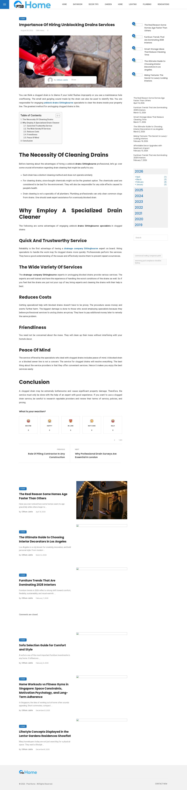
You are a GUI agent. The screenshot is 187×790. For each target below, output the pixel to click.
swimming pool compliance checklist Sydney (148, 262)
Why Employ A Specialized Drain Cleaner (41, 123)
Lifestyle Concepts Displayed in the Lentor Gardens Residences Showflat (45, 734)
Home (64, 4)
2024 (139, 195)
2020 (139, 219)
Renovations (163, 4)
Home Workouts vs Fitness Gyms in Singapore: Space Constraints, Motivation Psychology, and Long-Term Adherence (43, 690)
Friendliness (32, 135)
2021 (138, 213)
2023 (139, 201)
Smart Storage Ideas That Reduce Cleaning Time (155, 52)
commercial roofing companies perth (148, 256)
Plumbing (147, 4)
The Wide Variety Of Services (39, 129)
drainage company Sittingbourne (81, 248)
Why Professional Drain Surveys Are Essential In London (96, 455)
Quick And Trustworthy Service (39, 126)
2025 (139, 190)
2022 (139, 207)
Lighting (133, 4)
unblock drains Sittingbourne (58, 102)
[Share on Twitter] (85, 80)
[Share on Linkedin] (93, 80)
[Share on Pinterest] (89, 80)
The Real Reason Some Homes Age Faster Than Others (43, 496)
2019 (138, 224)
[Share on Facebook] (81, 80)
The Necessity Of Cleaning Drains (38, 119)
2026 (139, 171)
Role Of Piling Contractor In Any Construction (46, 455)
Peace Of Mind (33, 138)
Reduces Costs (33, 132)
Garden (108, 4)
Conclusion (28, 141)
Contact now (161, 784)
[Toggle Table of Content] (56, 115)
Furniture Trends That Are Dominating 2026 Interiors (37, 583)
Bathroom (77, 4)
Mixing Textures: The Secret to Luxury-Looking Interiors (156, 78)
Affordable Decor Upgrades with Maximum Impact (148, 146)
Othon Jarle (62, 80)
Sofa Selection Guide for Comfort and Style (42, 647)
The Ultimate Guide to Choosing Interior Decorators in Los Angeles (42, 539)
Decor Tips (93, 4)
